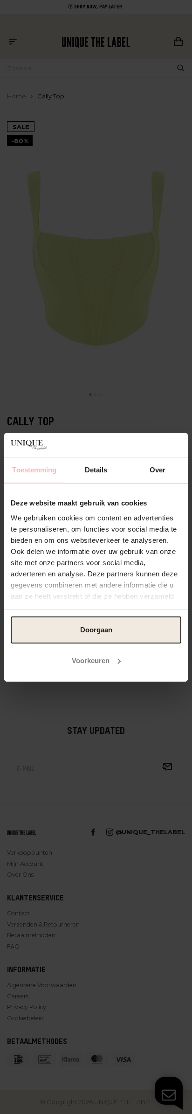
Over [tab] (157, 470)
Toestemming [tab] (34, 470)
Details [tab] (96, 470)
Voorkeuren (91, 660)
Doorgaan (96, 630)
